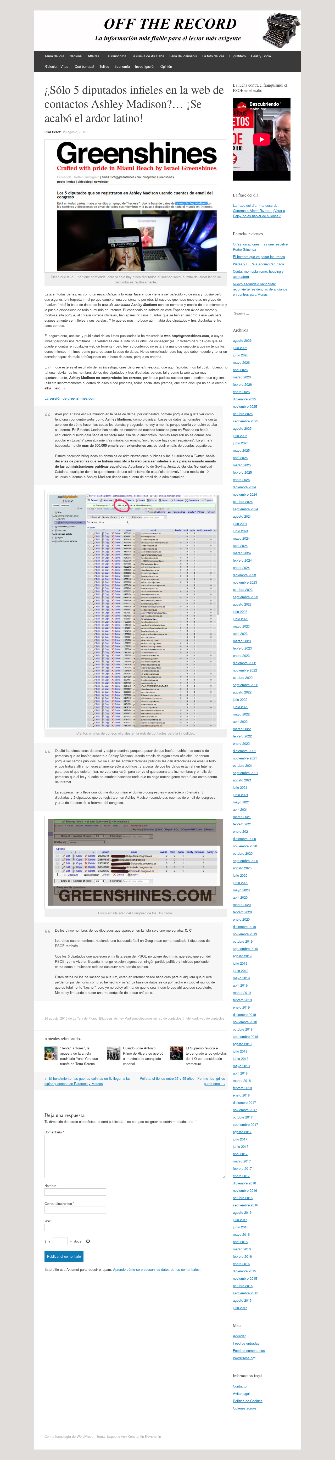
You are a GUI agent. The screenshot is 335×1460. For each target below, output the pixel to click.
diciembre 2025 (244, 398)
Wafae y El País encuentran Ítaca (258, 263)
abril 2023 (240, 633)
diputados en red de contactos (159, 1018)
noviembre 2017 (245, 1109)
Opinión (166, 66)
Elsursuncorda (115, 55)
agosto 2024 (242, 516)
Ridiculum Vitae (56, 66)
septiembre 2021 (245, 772)
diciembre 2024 (244, 486)
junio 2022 (240, 706)
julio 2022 (240, 699)
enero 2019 (241, 1007)
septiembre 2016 (245, 1204)
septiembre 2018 (245, 1036)
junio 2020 (240, 882)
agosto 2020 (242, 867)
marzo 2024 (242, 552)
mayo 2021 (241, 801)
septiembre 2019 (245, 948)
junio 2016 (240, 1226)
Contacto (240, 1386)
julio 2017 (240, 1139)
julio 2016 (240, 1219)
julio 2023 (240, 611)
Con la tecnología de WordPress (68, 1436)
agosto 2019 (242, 955)
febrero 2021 (242, 823)
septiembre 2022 (245, 684)
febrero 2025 (242, 472)
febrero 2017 (242, 1168)
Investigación (145, 66)
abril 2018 (240, 1073)
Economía (122, 66)
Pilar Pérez (52, 132)
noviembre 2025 (245, 406)
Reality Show (261, 55)
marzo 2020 (242, 904)
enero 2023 (241, 655)
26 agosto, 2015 (74, 132)
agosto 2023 (242, 604)
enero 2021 (241, 831)
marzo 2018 (242, 1080)
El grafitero (237, 55)
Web (47, 1220)
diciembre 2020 (244, 838)
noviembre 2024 (245, 494)
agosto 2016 (242, 1212)
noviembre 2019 (245, 933)
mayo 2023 (241, 626)
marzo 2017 (242, 1161)
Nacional (75, 55)
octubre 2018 (243, 1029)
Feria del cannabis (183, 55)
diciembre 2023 (244, 574)
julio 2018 (240, 1051)
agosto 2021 (242, 779)
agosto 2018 (242, 1043)
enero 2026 (241, 391)
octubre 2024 (243, 501)
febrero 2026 (242, 384)
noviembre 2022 (245, 670)
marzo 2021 (242, 816)
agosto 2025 (242, 428)
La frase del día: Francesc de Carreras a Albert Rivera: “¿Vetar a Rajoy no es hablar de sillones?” (259, 210)
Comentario (54, 1131)
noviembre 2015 (245, 1278)
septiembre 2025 (245, 420)
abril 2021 (240, 809)
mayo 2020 (241, 889)
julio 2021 (240, 787)
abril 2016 (240, 1241)
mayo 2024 (241, 538)
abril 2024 (240, 545)
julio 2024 (240, 523)
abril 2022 (240, 721)
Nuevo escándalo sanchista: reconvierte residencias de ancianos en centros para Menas (260, 289)
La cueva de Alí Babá (147, 55)
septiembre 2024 (245, 508)
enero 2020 (241, 919)
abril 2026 (240, 369)
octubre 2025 (243, 413)
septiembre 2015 (245, 1292)
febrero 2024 (242, 560)
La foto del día (213, 55)
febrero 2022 (242, 736)
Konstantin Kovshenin (144, 1436)
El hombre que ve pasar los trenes (259, 256)
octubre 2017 (243, 1117)
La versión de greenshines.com (70, 398)
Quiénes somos (245, 1408)
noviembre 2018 (245, 1021)
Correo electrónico (59, 1203)
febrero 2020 (242, 911)
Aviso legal (241, 1393)
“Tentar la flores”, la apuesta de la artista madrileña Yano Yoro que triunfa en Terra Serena (79, 1055)
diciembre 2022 (244, 662)
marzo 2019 (242, 992)
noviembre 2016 (245, 1190)
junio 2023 (240, 618)
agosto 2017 (242, 1131)
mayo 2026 (241, 362)
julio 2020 (240, 875)
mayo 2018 (241, 1065)
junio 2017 (240, 1146)
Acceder (239, 1335)
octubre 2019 (243, 941)
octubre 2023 (243, 589)
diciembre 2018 (244, 1014)
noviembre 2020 (245, 845)
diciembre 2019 (244, 926)
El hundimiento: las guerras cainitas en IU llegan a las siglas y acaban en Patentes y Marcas (87, 1081)
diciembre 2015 (244, 1270)
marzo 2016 (242, 1248)
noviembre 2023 (245, 582)
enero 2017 (241, 1175)
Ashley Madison (125, 1018)
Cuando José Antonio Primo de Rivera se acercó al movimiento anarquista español (143, 1055)
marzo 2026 (242, 376)
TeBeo (104, 66)
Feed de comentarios (249, 1350)
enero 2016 (241, 1263)
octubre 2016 (243, 1197)
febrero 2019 (242, 999)
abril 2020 (240, 897)
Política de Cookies (248, 1400)
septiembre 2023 (245, 596)
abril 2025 (240, 457)
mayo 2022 (241, 714)
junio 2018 (240, 1058)
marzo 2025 (242, 464)
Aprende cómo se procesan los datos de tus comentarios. (157, 1269)
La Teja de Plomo (85, 1018)
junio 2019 (240, 970)
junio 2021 (240, 794)
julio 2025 (240, 435)
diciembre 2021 (244, 750)
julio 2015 (240, 1307)
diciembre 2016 (244, 1183)
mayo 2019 (241, 977)
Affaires (93, 55)
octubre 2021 (243, 765)
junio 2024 (240, 530)
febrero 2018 (242, 1087)
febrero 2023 (242, 648)
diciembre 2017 (244, 1102)
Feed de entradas (246, 1343)
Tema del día (54, 55)
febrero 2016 (242, 1256)
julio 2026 (240, 347)
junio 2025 (240, 442)
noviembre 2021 (245, 758)
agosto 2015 (242, 1300)
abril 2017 (240, 1153)
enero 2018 (241, 1095)
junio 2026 (240, 355)
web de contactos (211, 1018)
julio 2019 (240, 963)
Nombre (51, 1185)
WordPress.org (244, 1357)
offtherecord (65, 28)
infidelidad (190, 1018)
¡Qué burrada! (84, 66)
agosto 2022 (242, 692)
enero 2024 (241, 567)
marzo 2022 (242, 728)
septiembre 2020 (245, 860)
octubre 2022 (243, 677)
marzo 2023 (242, 640)
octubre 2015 (243, 1285)
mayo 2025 (241, 450)
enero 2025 (241, 479)
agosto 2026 (242, 340)
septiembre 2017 (245, 1124)
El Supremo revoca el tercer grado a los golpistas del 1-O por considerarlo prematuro (206, 1055)
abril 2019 (240, 985)
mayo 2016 (241, 1234)
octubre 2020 (243, 853)
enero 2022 (241, 743)
